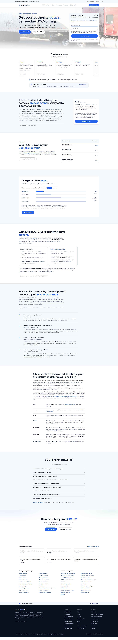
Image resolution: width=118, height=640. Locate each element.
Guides (71, 5)
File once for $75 (28, 212)
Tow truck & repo (23, 586)
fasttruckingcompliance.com (30, 153)
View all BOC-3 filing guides (93, 546)
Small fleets (41, 586)
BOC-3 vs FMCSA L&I (85, 590)
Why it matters (45, 5)
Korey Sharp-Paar (59, 464)
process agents (33, 238)
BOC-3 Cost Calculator (96, 616)
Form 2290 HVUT (69, 621)
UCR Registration (69, 616)
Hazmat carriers (22, 577)
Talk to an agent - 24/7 (65, 529)
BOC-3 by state (64, 581)
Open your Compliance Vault (27, 159)
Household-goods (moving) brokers (47, 588)
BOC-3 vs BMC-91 (85, 588)
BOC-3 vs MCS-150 (65, 588)
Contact (79, 616)
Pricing (52, 5)
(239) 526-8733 (99, 1)
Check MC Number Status (97, 614)
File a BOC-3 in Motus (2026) (67, 575)
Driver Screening (68, 625)
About (78, 614)
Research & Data (95, 619)
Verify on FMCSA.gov (88, 117)
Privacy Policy (94, 623)
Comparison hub (64, 586)
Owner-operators (43, 573)
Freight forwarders (43, 575)
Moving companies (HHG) (24, 581)
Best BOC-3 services (65, 592)
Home (78, 612)
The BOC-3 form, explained (67, 577)
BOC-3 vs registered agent (87, 586)
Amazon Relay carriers (24, 588)
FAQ (75, 5)
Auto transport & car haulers (25, 584)
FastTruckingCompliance (52, 634)
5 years (49, 187)
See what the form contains (56, 430)
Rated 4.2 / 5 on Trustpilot (60, 57)
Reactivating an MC (23, 590)
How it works (59, 5)
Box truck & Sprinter (43, 579)
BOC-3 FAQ (83, 584)
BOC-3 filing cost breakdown (67, 579)
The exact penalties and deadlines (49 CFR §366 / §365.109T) (34, 276)
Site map (63, 594)
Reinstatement (68, 628)
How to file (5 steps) (43, 590)
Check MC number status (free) (68, 573)
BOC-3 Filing (68, 612)
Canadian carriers (43, 581)
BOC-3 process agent (24, 592)
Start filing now (51, 529)
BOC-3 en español (85, 577)
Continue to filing (84, 36)
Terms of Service (94, 621)
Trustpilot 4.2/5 (55, 36)
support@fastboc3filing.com (21, 1)
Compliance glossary (65, 584)
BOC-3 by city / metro (86, 581)
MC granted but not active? (87, 575)
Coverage (65, 5)
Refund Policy (94, 625)
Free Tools (93, 612)
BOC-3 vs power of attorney (67, 590)
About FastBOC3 (85, 592)
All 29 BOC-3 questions (38, 502)
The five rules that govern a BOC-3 (28, 125)
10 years (55, 187)
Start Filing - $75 (81, 619)
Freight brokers (22, 575)
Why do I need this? (38, 32)
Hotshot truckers (23, 579)
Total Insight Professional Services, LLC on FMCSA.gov (65, 396)
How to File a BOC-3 (81, 628)
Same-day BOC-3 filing (86, 573)
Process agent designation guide (88, 579)
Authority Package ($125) (45, 592)
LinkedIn (62, 634)
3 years (44, 187)
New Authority (68, 614)
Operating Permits (69, 623)
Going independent (43, 584)
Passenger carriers (43, 577)
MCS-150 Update (69, 619)
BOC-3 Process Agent (82, 625)
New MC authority (23, 573)
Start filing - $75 (94, 5)
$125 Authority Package (69, 404)
